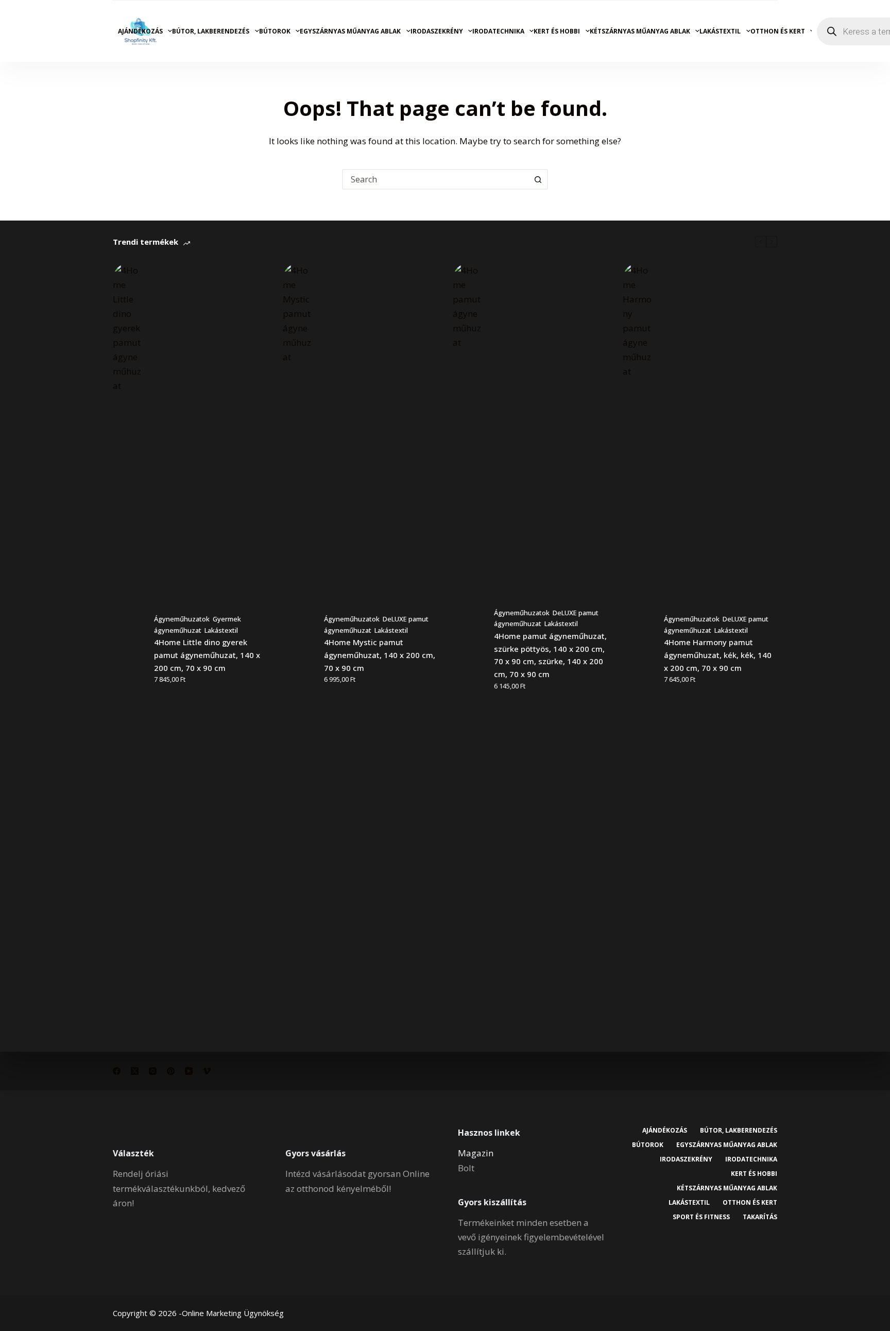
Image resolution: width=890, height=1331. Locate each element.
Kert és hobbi (557, 31)
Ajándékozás (140, 31)
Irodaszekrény (436, 31)
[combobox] (435, 179)
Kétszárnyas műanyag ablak (640, 31)
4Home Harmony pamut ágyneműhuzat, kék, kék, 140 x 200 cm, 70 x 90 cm (718, 655)
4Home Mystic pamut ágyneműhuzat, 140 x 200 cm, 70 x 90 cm (379, 655)
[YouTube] (189, 1071)
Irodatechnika (498, 31)
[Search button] (537, 179)
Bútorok (274, 31)
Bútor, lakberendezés (210, 31)
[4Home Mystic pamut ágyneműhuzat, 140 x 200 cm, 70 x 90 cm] (298, 649)
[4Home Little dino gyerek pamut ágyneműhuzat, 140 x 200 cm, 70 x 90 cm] (128, 649)
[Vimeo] (207, 1071)
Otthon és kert (777, 31)
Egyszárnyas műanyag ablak (350, 31)
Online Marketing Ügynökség (233, 1313)
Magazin (475, 1153)
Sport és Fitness (701, 1217)
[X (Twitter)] (135, 1071)
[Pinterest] (171, 1071)
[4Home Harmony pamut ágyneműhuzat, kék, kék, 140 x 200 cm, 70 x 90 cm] (638, 649)
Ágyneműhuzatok (182, 619)
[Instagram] (153, 1071)
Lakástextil (720, 31)
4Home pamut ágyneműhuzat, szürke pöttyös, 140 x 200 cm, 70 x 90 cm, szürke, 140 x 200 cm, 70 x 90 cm (550, 655)
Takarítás (760, 1217)
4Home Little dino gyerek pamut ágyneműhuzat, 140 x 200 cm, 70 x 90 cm (207, 655)
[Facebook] (117, 1071)
